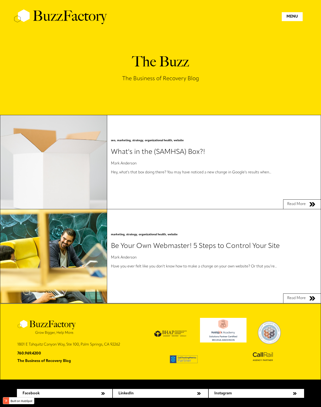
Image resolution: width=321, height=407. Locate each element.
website (179, 140)
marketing (124, 140)
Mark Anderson (124, 163)
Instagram (223, 393)
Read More (296, 204)
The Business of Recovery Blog (44, 361)
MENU (292, 17)
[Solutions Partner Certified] (223, 341)
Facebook (31, 393)
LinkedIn (126, 393)
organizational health (158, 140)
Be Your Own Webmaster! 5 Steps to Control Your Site (195, 246)
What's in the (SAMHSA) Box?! (158, 152)
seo (113, 140)
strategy (137, 140)
